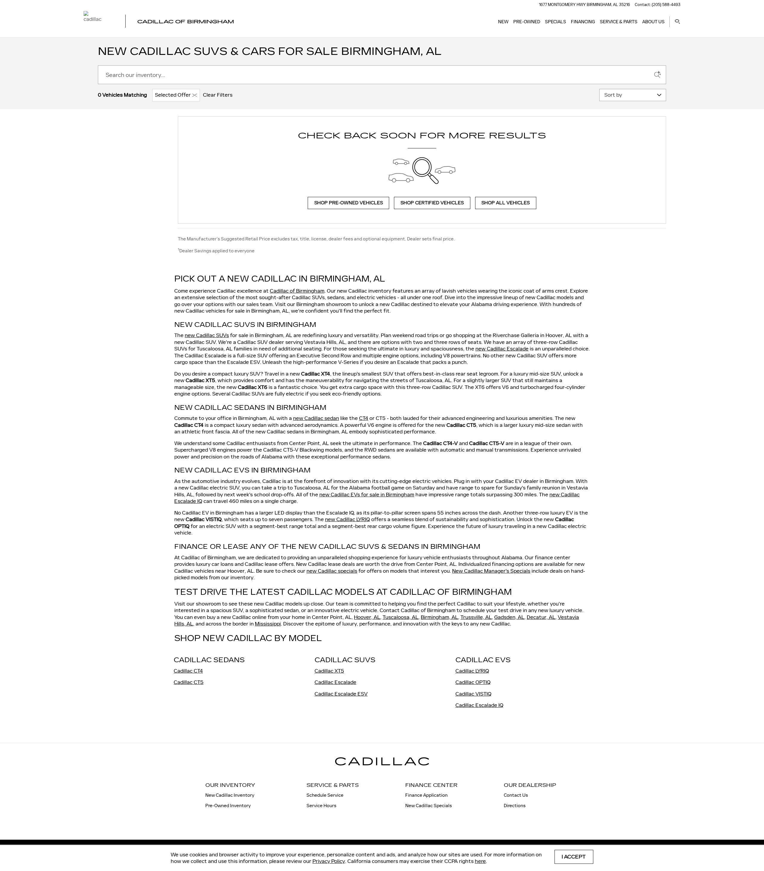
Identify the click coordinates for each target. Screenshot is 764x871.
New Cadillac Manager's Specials (491, 571)
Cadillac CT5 (189, 682)
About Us (653, 21)
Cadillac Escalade (335, 682)
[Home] (99, 22)
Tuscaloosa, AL (400, 617)
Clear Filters (217, 95)
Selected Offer (173, 95)
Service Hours (321, 805)
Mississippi (268, 623)
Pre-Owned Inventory (228, 805)
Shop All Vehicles (505, 203)
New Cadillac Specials (428, 805)
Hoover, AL (367, 617)
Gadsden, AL (509, 617)
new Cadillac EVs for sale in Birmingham (366, 494)
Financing (583, 21)
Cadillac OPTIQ (473, 682)
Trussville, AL (476, 617)
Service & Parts (618, 21)
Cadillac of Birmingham (297, 291)
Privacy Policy (328, 861)
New (503, 21)
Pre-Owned (526, 21)
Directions (515, 805)
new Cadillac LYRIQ (347, 519)
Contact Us (516, 795)
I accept (574, 857)
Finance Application (426, 795)
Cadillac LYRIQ (472, 671)
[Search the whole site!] (677, 21)
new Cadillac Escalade (502, 348)
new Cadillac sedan (316, 418)
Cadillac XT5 (329, 671)
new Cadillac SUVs (207, 335)
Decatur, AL (541, 617)
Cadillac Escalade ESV (341, 694)
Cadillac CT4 (188, 671)
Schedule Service (325, 795)
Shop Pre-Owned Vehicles (348, 203)
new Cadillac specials (331, 571)
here (480, 861)
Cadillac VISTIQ (473, 694)
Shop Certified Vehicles (432, 203)
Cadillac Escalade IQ (479, 705)
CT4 (363, 418)
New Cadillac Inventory (229, 795)
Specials (555, 21)
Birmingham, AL (439, 617)
